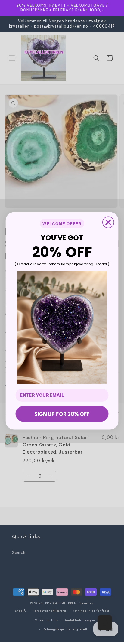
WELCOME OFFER (61, 223)
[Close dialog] (108, 222)
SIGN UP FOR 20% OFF (62, 413)
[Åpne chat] (105, 622)
